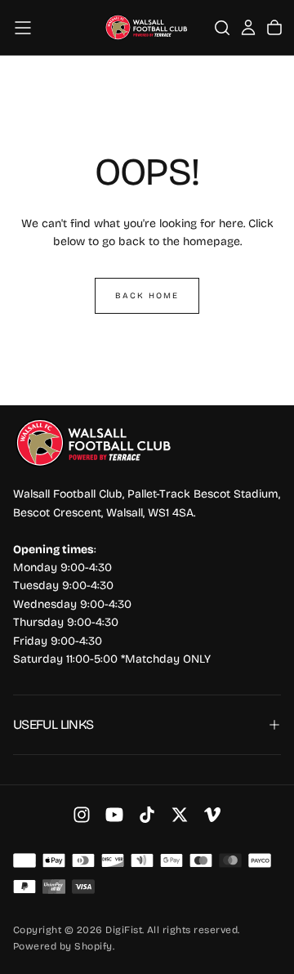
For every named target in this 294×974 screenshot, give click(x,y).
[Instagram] (81, 814)
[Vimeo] (212, 814)
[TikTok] (147, 814)
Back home (147, 296)
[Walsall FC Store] (94, 443)
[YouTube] (114, 814)
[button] (23, 28)
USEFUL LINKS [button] (53, 724)
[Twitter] (179, 814)
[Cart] (274, 28)
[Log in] (248, 28)
